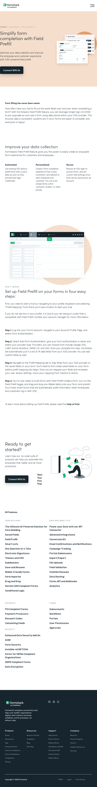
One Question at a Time (18, 548)
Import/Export (58, 558)
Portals (54, 618)
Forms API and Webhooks (63, 581)
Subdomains (12, 562)
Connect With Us (11, 70)
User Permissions (59, 623)
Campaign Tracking (60, 548)
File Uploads (56, 562)
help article (73, 404)
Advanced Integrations (62, 534)
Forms (3, 27)
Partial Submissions (61, 553)
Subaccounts (57, 609)
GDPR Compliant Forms (18, 662)
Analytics (55, 586)
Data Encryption (14, 666)
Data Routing (57, 576)
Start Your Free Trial (39, 479)
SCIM (7, 640)
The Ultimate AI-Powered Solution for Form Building (26, 528)
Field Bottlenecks (59, 572)
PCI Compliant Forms (16, 609)
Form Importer (13, 576)
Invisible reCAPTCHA (16, 649)
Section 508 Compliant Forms (21, 586)
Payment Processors (16, 613)
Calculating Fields (15, 623)
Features (14, 27)
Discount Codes (13, 618)
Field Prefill (11, 539)
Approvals (55, 627)
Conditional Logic (14, 590)
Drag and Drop (13, 581)
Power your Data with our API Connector (66, 528)
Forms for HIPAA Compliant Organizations (20, 656)
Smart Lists (11, 544)
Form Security (13, 644)
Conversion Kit (58, 539)
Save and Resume (15, 567)
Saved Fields (12, 534)
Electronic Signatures (17, 553)
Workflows (55, 613)
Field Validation (58, 567)
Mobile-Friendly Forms (17, 572)
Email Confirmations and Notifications (71, 544)
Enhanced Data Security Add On (22, 635)
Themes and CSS (14, 558)
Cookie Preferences (77, 747)
